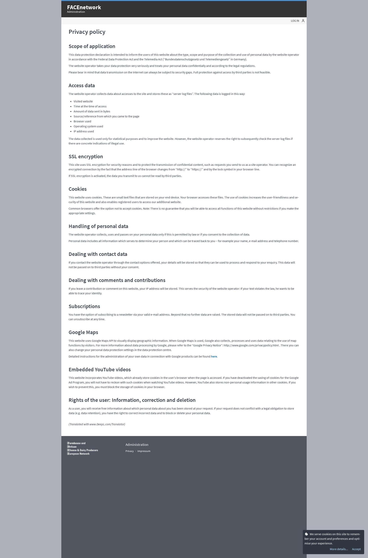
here (214, 356)
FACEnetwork (84, 7)
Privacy (130, 451)
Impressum (143, 451)
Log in (295, 20)
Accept (356, 549)
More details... (339, 549)
